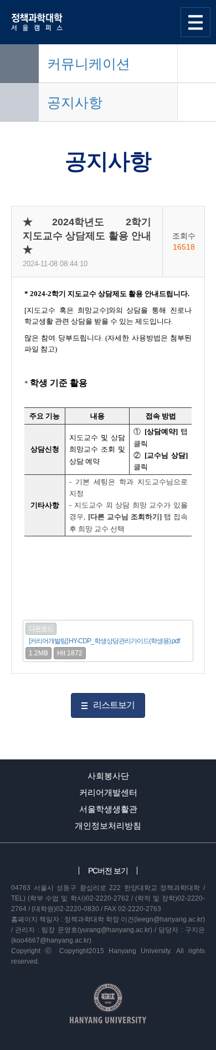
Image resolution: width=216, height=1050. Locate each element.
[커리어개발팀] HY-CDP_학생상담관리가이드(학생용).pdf (104, 641)
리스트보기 (114, 705)
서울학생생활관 (108, 809)
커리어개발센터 (108, 792)
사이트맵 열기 (195, 22)
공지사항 (74, 102)
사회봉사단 (108, 775)
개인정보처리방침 (108, 825)
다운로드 (41, 629)
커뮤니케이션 (88, 63)
